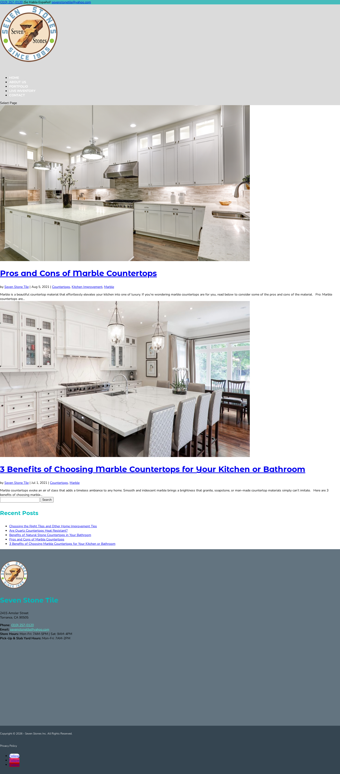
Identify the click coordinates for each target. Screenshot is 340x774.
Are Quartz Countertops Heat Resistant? (38, 530)
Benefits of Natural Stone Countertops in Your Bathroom (50, 535)
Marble (109, 287)
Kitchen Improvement (87, 287)
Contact (17, 95)
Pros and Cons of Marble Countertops (78, 273)
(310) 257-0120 (11, 2)
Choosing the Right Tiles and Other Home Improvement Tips (53, 526)
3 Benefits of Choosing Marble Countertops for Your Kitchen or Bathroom (152, 469)
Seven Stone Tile (16, 287)
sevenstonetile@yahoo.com (29, 629)
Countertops (61, 287)
